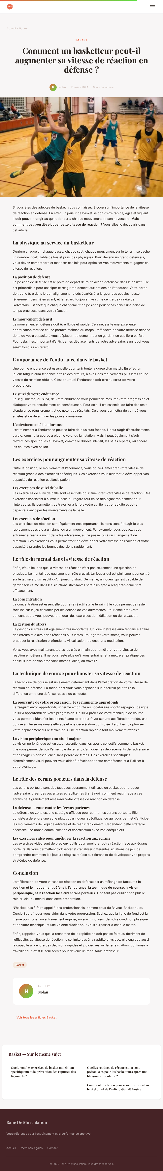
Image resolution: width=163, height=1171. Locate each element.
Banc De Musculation (26, 1122)
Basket (23, 28)
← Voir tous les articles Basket (34, 1017)
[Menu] (153, 7)
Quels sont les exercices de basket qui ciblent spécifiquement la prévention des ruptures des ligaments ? (43, 1072)
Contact (52, 1148)
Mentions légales (32, 1148)
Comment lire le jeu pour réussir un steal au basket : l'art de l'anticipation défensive (118, 1087)
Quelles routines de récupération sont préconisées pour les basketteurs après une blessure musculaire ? (117, 1072)
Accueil (11, 28)
